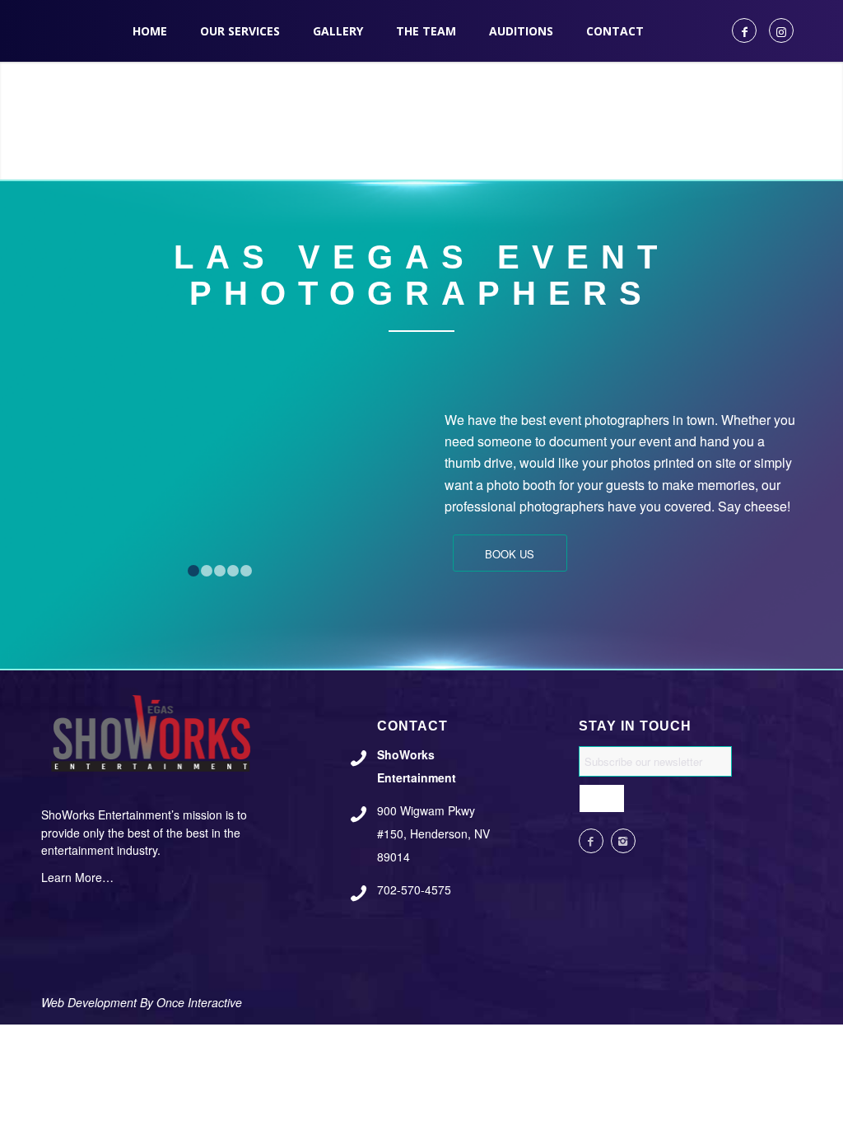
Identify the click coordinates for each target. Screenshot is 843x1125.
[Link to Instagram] (781, 30)
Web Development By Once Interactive (141, 1002)
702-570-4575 (414, 889)
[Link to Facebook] (744, 30)
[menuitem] (150, 31)
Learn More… (77, 877)
